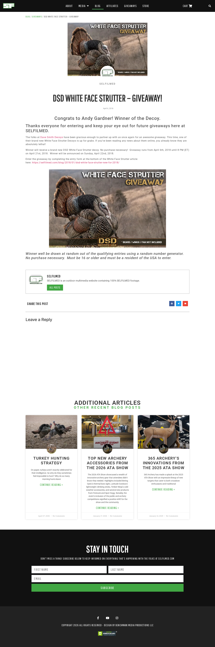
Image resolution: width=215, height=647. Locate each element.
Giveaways (130, 6)
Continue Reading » (51, 484)
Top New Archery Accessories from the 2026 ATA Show (107, 463)
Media (82, 6)
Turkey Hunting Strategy (51, 460)
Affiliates (112, 6)
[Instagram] (117, 618)
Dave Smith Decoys (51, 137)
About (69, 6)
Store (145, 6)
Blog (98, 6)
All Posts (55, 287)
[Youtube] (107, 618)
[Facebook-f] (98, 618)
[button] (210, 6)
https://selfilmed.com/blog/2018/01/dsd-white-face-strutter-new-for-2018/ (75, 162)
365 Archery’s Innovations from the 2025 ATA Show (164, 463)
